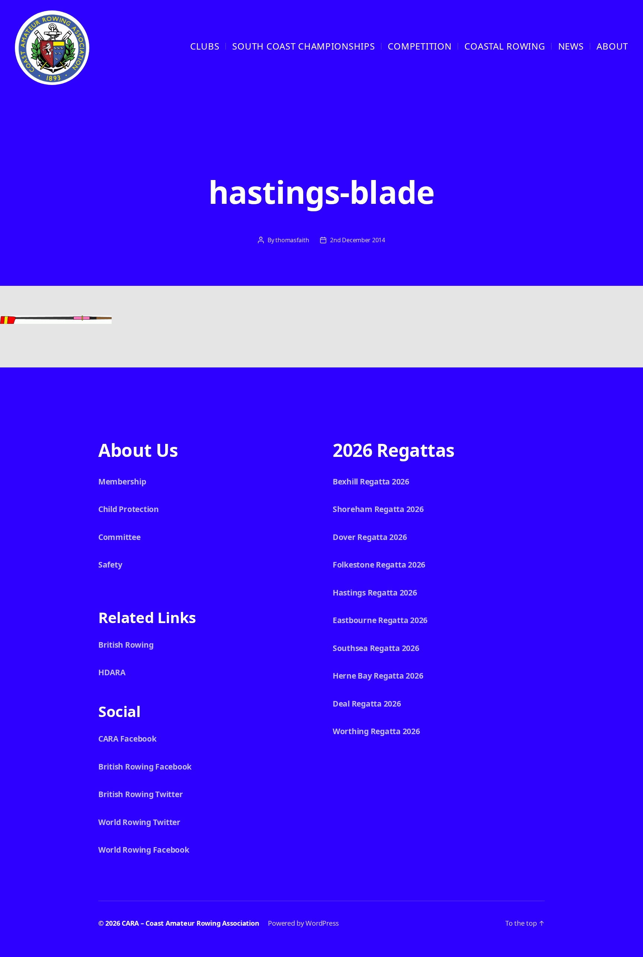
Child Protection (128, 509)
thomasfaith (292, 240)
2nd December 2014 (357, 240)
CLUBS (205, 46)
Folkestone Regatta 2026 (379, 564)
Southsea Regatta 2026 (376, 648)
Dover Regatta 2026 (370, 537)
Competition (419, 46)
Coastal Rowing (504, 46)
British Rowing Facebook (145, 766)
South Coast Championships (303, 46)
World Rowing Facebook (143, 849)
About (612, 46)
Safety (110, 564)
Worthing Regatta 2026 (376, 731)
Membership (122, 481)
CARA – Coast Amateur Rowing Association (190, 923)
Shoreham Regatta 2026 (378, 509)
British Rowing (125, 644)
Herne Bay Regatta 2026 (378, 675)
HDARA (111, 672)
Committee (119, 537)
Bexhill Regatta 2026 (371, 481)
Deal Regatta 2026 (367, 703)
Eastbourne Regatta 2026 (380, 620)
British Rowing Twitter (140, 794)
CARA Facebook (127, 738)
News (571, 46)
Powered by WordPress (303, 923)
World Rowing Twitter (139, 822)
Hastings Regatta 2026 (375, 592)
